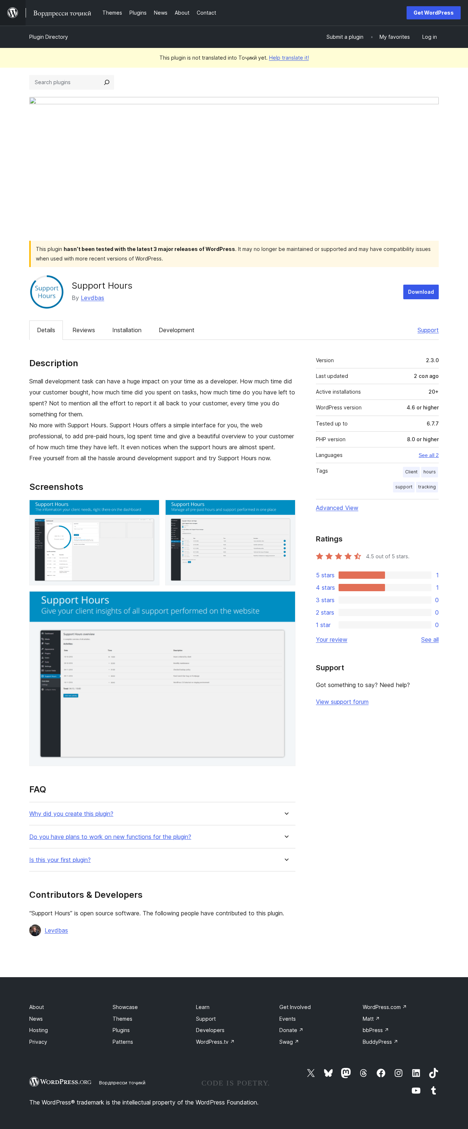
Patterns (123, 1042)
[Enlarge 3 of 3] (285, 601)
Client (411, 472)
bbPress (376, 1030)
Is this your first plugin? (60, 859)
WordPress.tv (215, 1042)
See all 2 (429, 455)
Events (287, 1019)
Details (46, 330)
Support (428, 330)
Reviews (83, 330)
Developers (210, 1030)
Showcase (125, 1007)
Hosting (38, 1030)
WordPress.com (385, 1007)
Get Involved (295, 1007)
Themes (122, 1019)
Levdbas (92, 297)
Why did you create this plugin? (71, 813)
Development (177, 330)
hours (429, 472)
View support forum (342, 701)
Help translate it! (289, 58)
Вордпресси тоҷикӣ (122, 1082)
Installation (126, 330)
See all (430, 639)
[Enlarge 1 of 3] (149, 509)
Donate (291, 1030)
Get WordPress (434, 13)
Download (421, 292)
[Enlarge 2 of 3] (285, 509)
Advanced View (337, 507)
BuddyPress (380, 1042)
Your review (331, 639)
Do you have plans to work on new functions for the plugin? (110, 836)
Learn (203, 1007)
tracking (427, 487)
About (36, 1007)
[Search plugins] (106, 82)
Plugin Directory (48, 37)
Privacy (38, 1042)
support (403, 487)
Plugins (121, 1030)
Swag (289, 1042)
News (36, 1019)
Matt (371, 1019)
